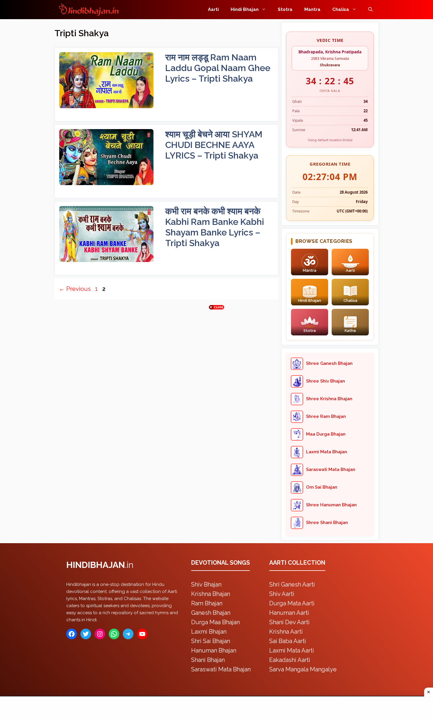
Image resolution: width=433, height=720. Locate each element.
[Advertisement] (216, 358)
